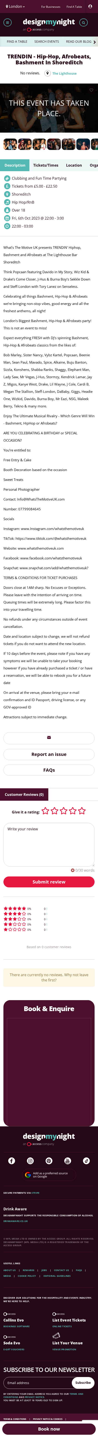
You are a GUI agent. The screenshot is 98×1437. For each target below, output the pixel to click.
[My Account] (91, 6)
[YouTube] (67, 1160)
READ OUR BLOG (78, 41)
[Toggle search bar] (83, 22)
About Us (9, 1270)
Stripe (35, 1192)
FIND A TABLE (17, 41)
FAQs (49, 770)
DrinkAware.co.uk (15, 1221)
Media (7, 1275)
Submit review (49, 882)
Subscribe (83, 1382)
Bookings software (16, 1326)
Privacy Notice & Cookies (48, 1419)
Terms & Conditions (15, 1419)
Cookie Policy (27, 1275)
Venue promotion (64, 1349)
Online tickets (62, 1326)
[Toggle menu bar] (7, 22)
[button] (49, 908)
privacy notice (34, 1397)
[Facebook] (11, 1160)
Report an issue (49, 754)
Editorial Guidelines (57, 1275)
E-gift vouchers (13, 1349)
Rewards (28, 1270)
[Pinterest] (49, 1160)
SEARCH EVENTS (46, 41)
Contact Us (61, 1270)
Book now (49, 1429)
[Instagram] (30, 1160)
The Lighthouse (64, 73)
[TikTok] (86, 1160)
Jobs (44, 1270)
